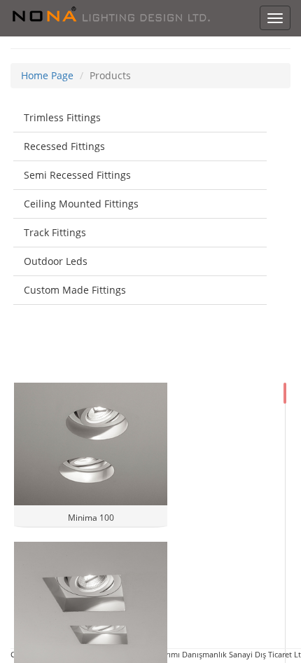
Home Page (47, 75)
